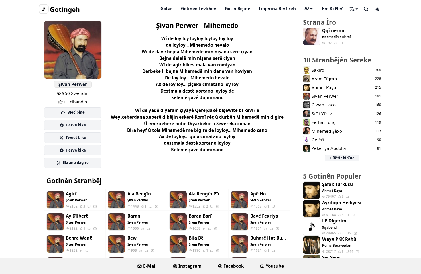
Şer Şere (331, 257)
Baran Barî (200, 216)
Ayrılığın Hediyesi (341, 203)
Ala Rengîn (139, 194)
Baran (133, 216)
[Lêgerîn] (354, 9)
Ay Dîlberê (77, 216)
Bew (132, 238)
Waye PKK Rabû (339, 239)
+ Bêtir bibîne (342, 158)
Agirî (71, 194)
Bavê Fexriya (264, 216)
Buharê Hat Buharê (269, 238)
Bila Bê (196, 238)
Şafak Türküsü (337, 184)
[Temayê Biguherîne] (377, 9)
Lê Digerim (334, 221)
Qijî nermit (334, 30)
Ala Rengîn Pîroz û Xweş (207, 194)
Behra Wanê (79, 238)
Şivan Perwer (72, 84)
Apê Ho (258, 194)
